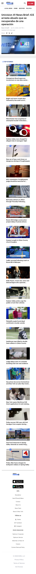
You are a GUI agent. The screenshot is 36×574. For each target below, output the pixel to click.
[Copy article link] (11, 33)
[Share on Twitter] (9, 33)
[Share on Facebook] (7, 33)
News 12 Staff (5, 28)
